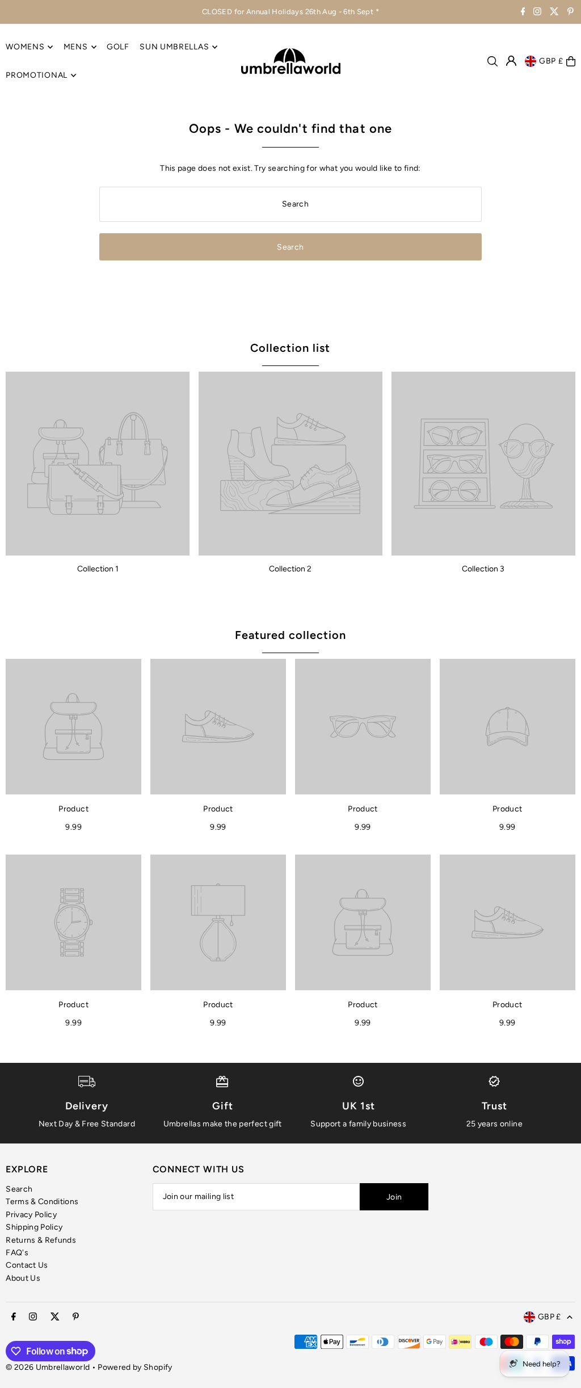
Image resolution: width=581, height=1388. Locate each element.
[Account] (511, 61)
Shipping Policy (34, 1227)
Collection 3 (483, 569)
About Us (23, 1278)
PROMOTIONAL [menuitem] (37, 75)
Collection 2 (290, 569)
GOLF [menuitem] (118, 47)
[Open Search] (492, 61)
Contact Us (27, 1265)
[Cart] (570, 61)
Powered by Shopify (135, 1367)
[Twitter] (554, 13)
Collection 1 (98, 569)
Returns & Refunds (41, 1240)
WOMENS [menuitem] (25, 47)
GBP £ (551, 61)
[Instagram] (537, 13)
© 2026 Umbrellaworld (48, 1367)
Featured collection (290, 635)
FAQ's (17, 1252)
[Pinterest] (570, 13)
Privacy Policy (31, 1214)
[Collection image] (98, 464)
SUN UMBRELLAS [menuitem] (174, 47)
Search (19, 1189)
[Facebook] (523, 13)
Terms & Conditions (42, 1201)
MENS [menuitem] (76, 47)
